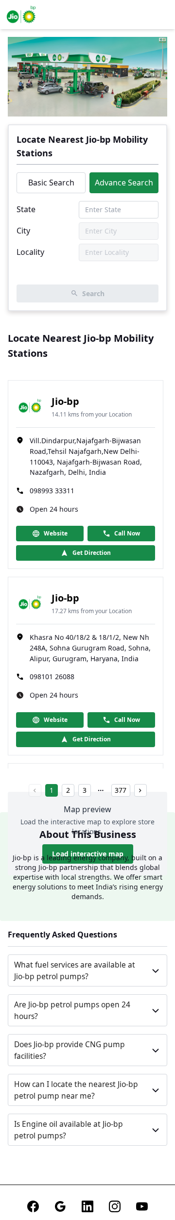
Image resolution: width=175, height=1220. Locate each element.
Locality (30, 252)
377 (120, 790)
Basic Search (51, 182)
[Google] (60, 1206)
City (23, 230)
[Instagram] (115, 1206)
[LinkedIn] (87, 1206)
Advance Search (124, 182)
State (26, 209)
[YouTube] (142, 1206)
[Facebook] (33, 1206)
